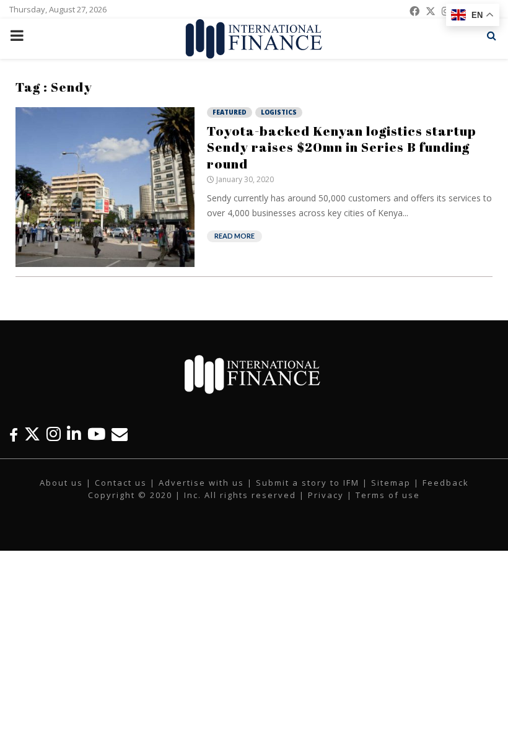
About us (61, 482)
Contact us (121, 482)
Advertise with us (201, 482)
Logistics (279, 112)
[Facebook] (13, 434)
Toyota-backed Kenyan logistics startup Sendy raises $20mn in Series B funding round (341, 147)
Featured (229, 112)
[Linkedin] (74, 434)
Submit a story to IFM (307, 482)
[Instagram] (53, 434)
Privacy (326, 495)
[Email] (120, 434)
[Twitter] (32, 434)
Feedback (446, 482)
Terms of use (388, 495)
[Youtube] (96, 434)
